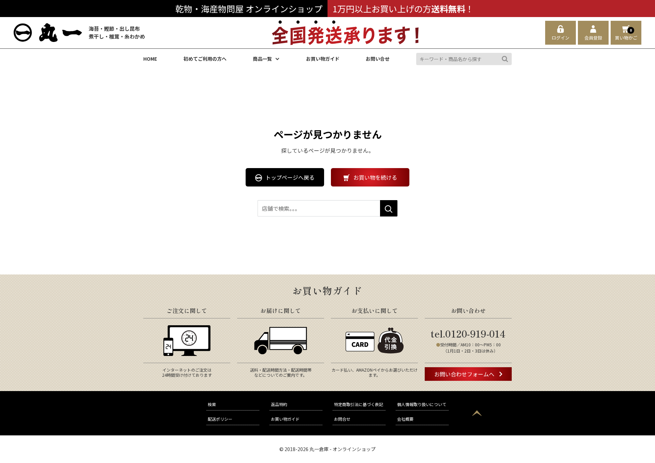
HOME (150, 59)
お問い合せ (378, 59)
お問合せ (342, 419)
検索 (212, 404)
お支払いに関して (374, 310)
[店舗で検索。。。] (388, 208)
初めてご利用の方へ (205, 59)
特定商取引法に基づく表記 (358, 404)
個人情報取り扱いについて (421, 404)
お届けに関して (280, 310)
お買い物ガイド (322, 59)
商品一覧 (262, 59)
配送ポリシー (220, 419)
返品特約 (279, 404)
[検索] (505, 59)
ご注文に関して (186, 310)
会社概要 (405, 419)
